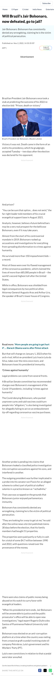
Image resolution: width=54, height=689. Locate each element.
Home (4, 9)
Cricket (25, 9)
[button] (39, 670)
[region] (27, 77)
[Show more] (50, 665)
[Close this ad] (52, 674)
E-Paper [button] (15, 9)
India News (37, 9)
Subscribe (46, 3)
